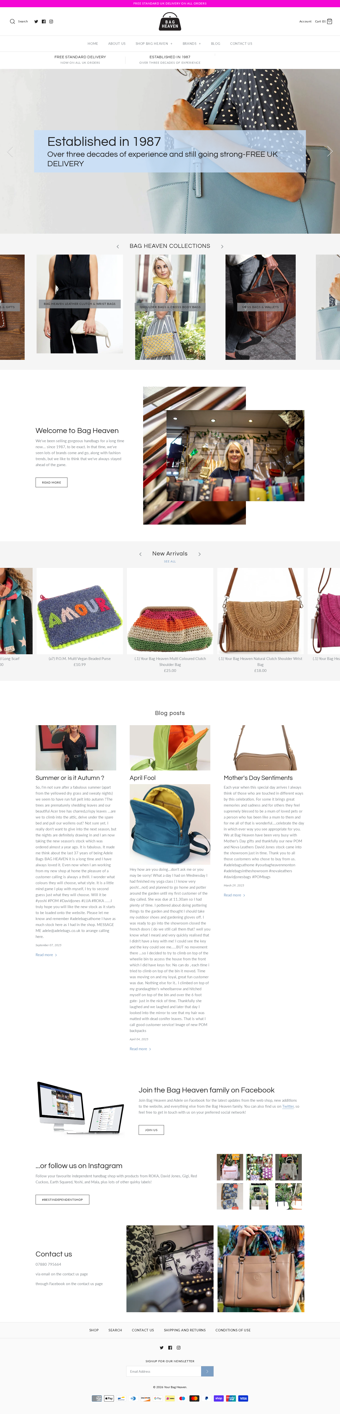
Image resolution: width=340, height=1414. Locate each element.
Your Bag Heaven (175, 1387)
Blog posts (170, 713)
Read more (51, 482)
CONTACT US (241, 44)
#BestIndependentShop (62, 1199)
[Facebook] (44, 21)
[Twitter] (36, 21)
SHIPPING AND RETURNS (185, 1330)
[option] (170, 151)
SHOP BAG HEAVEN (154, 44)
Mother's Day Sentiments (258, 778)
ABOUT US (117, 44)
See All (170, 561)
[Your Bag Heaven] (170, 15)
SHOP (94, 1330)
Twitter (288, 1106)
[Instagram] (51, 21)
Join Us (151, 1130)
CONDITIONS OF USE (233, 1330)
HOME (93, 44)
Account (305, 21)
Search (23, 21)
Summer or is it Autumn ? (70, 778)
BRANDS (192, 44)
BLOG (216, 44)
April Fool (143, 778)
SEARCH (115, 1330)
